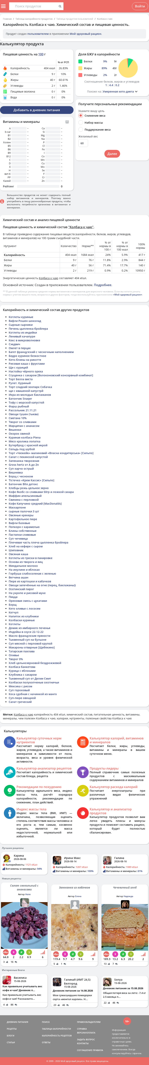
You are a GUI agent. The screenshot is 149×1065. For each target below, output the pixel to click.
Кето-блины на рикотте (25, 360)
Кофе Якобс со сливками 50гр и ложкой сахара (41, 492)
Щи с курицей (18, 367)
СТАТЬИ (11, 1042)
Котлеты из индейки (23, 332)
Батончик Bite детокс (23, 484)
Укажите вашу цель (91, 111)
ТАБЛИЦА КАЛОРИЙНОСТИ (56, 1028)
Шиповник (16, 550)
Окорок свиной (19, 433)
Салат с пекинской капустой (28, 457)
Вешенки (15, 430)
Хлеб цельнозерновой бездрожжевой (35, 663)
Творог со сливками (22, 422)
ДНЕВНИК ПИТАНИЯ (17, 1021)
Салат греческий (20, 702)
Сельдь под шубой (22, 449)
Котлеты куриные (21, 317)
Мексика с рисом (20, 686)
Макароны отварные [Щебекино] (32, 647)
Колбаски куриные (22, 620)
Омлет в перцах (20, 348)
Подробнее (102, 285)
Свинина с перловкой (24, 499)
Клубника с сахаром (23, 674)
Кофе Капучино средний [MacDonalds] (35, 503)
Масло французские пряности (29, 636)
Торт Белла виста (21, 379)
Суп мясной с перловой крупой (30, 643)
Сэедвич (14, 344)
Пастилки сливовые (22, 534)
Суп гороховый (19, 690)
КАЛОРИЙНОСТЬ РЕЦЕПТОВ (57, 1035)
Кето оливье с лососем (24, 608)
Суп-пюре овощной (22, 698)
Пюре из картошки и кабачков (30, 581)
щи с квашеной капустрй (26, 391)
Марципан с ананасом (24, 426)
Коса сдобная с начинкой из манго (33, 694)
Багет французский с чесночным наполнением (41, 352)
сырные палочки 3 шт (24, 511)
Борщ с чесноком (21, 476)
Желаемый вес (88, 136)
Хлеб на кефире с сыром (26, 546)
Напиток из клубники (24, 616)
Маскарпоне (17, 507)
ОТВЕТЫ (46, 1042)
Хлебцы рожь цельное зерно (29, 488)
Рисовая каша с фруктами (27, 363)
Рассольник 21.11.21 (22, 410)
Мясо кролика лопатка (24, 441)
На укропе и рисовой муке (27, 593)
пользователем (38, 34)
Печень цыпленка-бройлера (28, 328)
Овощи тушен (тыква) (23, 414)
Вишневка (16, 472)
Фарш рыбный (19, 406)
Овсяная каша (18, 554)
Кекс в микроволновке (24, 340)
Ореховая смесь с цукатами (28, 601)
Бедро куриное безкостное (27, 356)
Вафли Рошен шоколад (25, 321)
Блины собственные (22, 531)
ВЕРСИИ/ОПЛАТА (86, 1032)
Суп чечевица (18, 538)
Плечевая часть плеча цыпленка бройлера (38, 542)
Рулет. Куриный (20, 383)
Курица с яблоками (22, 671)
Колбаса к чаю (104, 18)
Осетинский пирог (21, 589)
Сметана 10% (18, 418)
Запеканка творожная (24, 461)
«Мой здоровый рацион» (127, 294)
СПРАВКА (82, 1028)
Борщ (12, 604)
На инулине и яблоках (24, 569)
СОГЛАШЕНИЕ (84, 1050)
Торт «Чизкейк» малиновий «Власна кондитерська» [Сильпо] (51, 453)
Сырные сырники (21, 325)
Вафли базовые (19, 523)
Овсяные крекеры (21, 515)
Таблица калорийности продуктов (34, 18)
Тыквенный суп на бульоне (27, 639)
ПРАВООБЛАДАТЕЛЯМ (88, 1021)
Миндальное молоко (23, 566)
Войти (140, 6)
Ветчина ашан (18, 577)
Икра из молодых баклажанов (30, 395)
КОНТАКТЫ (83, 1043)
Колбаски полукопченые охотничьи (34, 682)
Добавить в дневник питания (37, 110)
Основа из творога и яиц (26, 562)
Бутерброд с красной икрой (28, 445)
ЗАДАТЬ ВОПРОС (86, 1039)
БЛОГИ (10, 1035)
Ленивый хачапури (22, 336)
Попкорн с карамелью (24, 527)
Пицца (13, 597)
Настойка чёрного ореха (26, 371)
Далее (112, 154)
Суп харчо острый (21, 468)
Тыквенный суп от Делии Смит (30, 678)
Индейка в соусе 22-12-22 (26, 632)
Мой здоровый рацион (85, 34)
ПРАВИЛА (98, 1050)
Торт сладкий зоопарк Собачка (30, 387)
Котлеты (14, 624)
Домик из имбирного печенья (29, 628)
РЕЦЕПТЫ (12, 1028)
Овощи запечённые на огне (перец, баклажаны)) (42, 585)
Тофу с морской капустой (26, 402)
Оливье (14, 655)
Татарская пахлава (22, 651)
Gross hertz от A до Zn (24, 465)
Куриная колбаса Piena (25, 437)
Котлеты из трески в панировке (30, 558)
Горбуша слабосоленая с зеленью (32, 573)
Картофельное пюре (23, 519)
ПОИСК (46, 1021)
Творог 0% (16, 659)
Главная (7, 18)
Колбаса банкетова (22, 667)
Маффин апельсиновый (25, 496)
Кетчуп (13, 612)
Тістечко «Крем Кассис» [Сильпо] (31, 480)
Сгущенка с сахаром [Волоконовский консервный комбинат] (51, 375)
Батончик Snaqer (20, 398)
